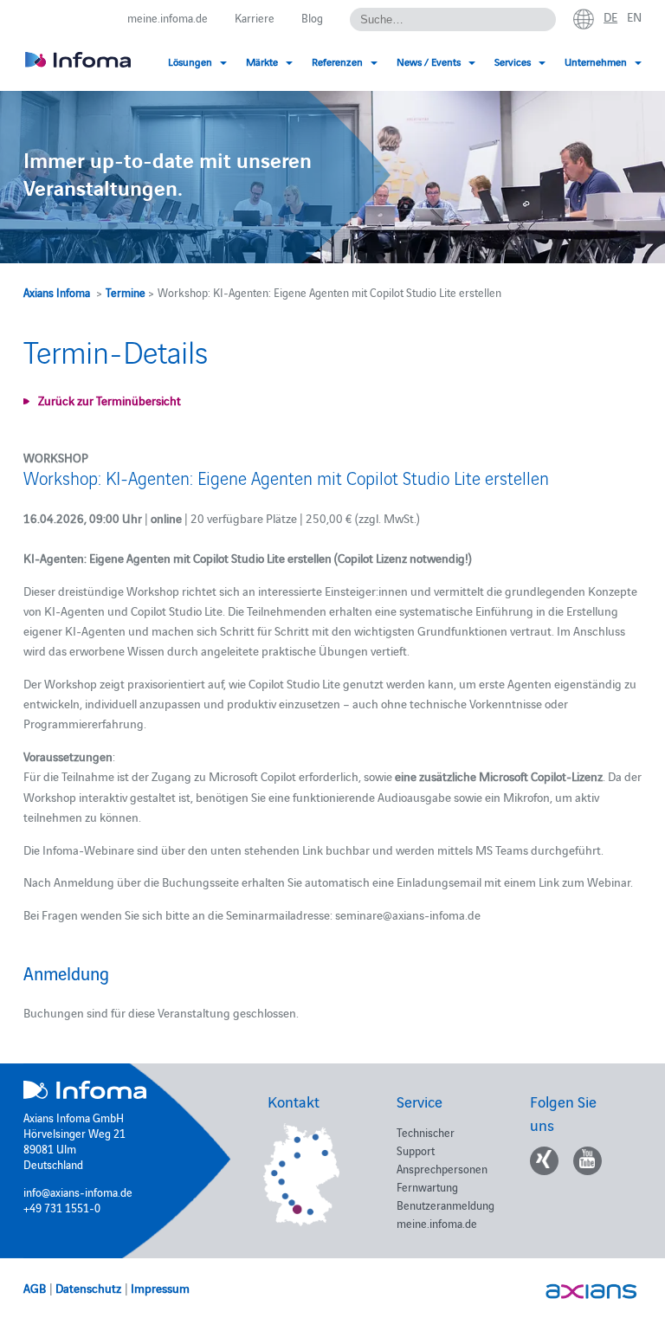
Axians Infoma (56, 292)
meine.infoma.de (167, 17)
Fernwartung (427, 1186)
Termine (125, 292)
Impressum (160, 1287)
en (634, 16)
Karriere (254, 17)
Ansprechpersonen (442, 1168)
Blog (312, 17)
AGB (34, 1287)
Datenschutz (88, 1287)
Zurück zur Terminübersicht (109, 400)
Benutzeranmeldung (445, 1204)
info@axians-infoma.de (77, 1191)
